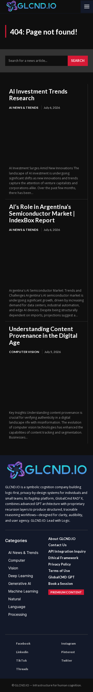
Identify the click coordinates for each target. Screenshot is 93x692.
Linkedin (22, 652)
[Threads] (9, 669)
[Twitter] (54, 661)
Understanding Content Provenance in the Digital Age (43, 335)
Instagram (68, 643)
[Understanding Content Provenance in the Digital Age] (46, 382)
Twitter (66, 660)
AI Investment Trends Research (38, 95)
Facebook (23, 643)
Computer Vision (24, 352)
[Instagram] (54, 644)
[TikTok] (9, 661)
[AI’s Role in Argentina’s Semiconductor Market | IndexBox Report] (46, 260)
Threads (22, 669)
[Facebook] (9, 644)
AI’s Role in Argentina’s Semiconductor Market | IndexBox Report (42, 213)
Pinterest (68, 652)
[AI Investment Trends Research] (46, 138)
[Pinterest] (54, 652)
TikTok (21, 660)
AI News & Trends (23, 107)
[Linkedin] (9, 652)
